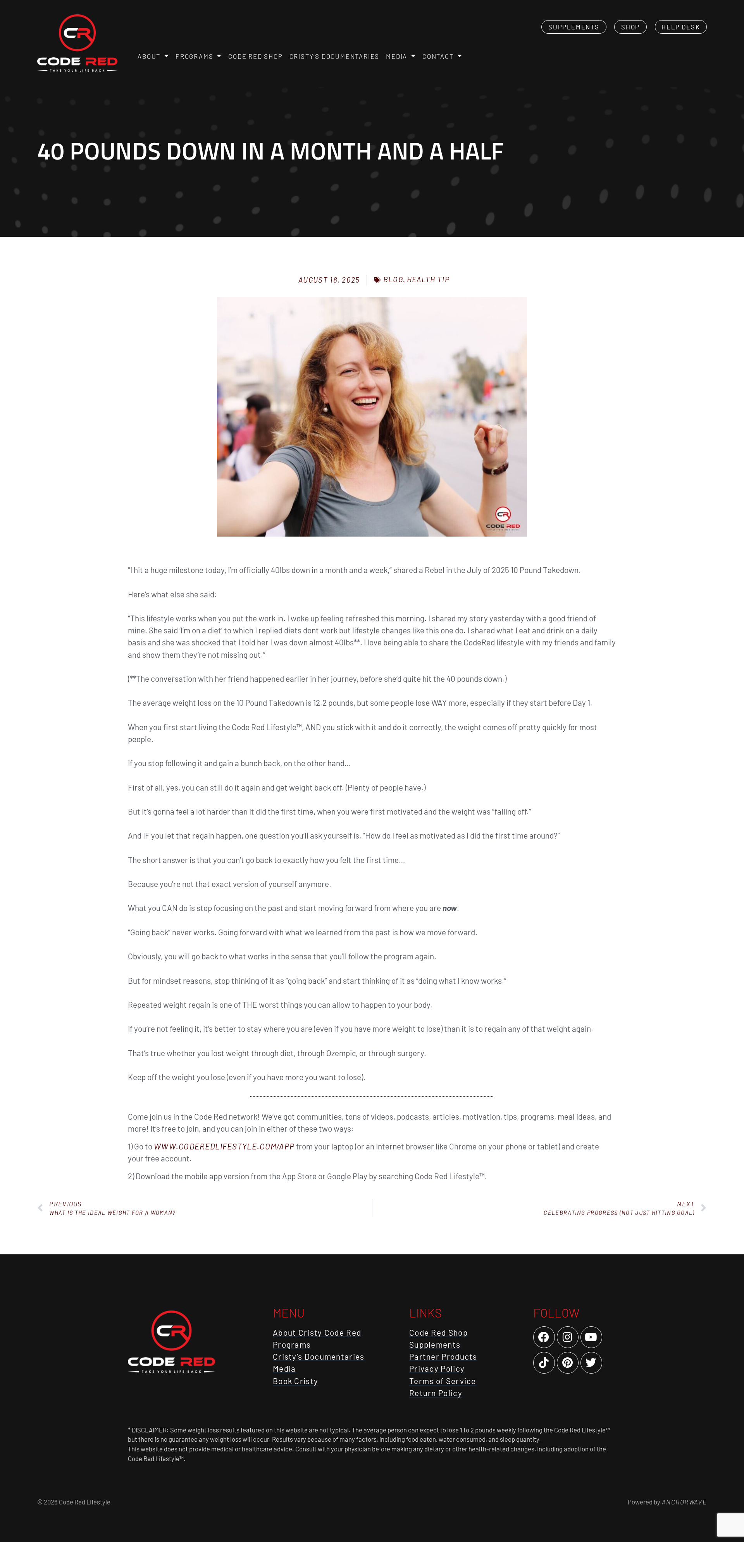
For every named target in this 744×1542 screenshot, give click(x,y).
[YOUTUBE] (591, 1337)
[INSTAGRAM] (568, 1337)
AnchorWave (683, 1502)
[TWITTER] (591, 1363)
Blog (393, 279)
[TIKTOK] (544, 1363)
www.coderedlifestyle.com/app (224, 1146)
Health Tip (428, 279)
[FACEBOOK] (544, 1337)
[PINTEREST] (568, 1363)
